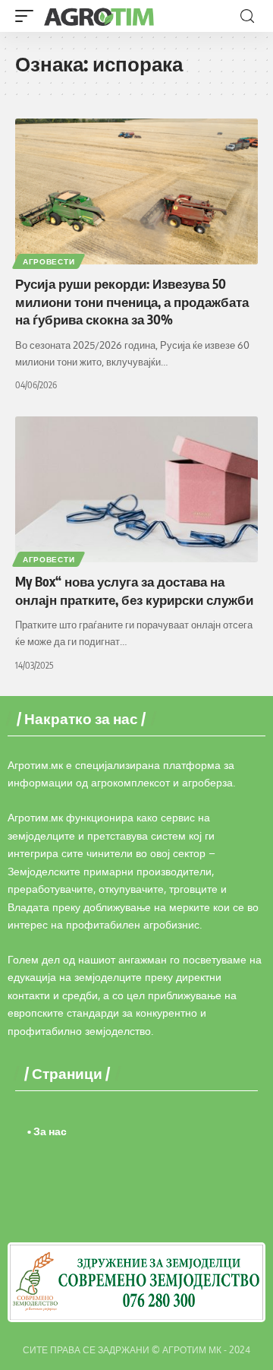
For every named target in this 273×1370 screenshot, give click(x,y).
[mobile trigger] (28, 16)
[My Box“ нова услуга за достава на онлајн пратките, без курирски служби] (136, 489)
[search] (247, 16)
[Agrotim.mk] (99, 16)
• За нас (47, 1131)
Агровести (48, 261)
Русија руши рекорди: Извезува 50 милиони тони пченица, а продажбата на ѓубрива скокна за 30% (132, 301)
